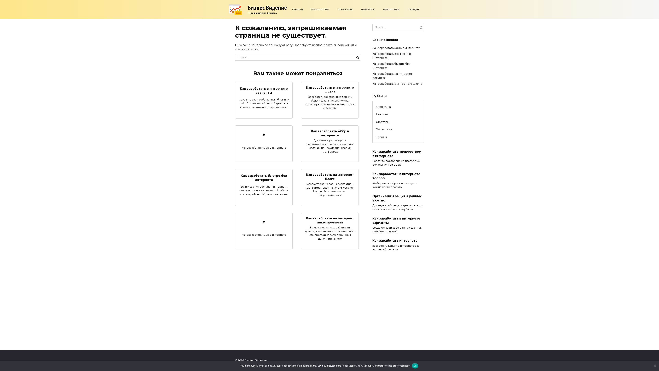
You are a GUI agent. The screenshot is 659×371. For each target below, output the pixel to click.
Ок (415, 365)
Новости (367, 9)
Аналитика (391, 9)
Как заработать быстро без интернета (264, 178)
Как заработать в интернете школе (330, 90)
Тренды (414, 9)
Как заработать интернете (395, 240)
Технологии (319, 9)
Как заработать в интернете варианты (264, 90)
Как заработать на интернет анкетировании (330, 220)
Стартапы (344, 9)
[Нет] (654, 366)
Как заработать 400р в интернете (330, 133)
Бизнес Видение (267, 7)
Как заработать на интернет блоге (330, 177)
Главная (298, 9)
